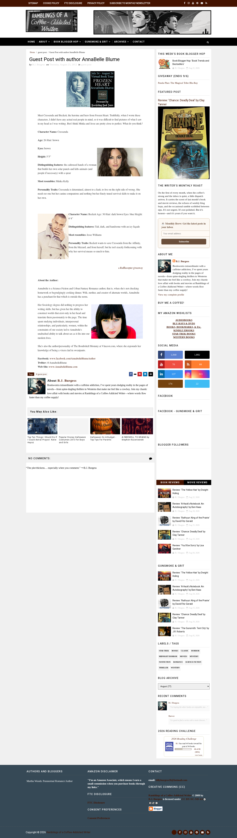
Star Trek (164, 651)
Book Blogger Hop (66, 41)
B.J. (177, 743)
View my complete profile (171, 294)
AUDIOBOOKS (183, 320)
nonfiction (165, 662)
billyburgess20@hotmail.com (171, 780)
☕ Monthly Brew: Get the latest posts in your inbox (183, 225)
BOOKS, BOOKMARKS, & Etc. (184, 327)
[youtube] (193, 3)
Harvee (171, 716)
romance (178, 662)
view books (198, 755)
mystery (194, 656)
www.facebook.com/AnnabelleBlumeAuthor (72, 358)
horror (195, 651)
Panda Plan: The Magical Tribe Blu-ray (178, 82)
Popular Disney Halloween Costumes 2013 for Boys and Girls (72, 440)
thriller (163, 668)
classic (184, 651)
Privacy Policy (95, 3)
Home (31, 41)
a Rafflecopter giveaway (130, 267)
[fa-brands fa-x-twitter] (174, 832)
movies (183, 656)
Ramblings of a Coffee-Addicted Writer (170, 795)
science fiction (193, 662)
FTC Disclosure (73, 3)
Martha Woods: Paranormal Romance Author (50, 781)
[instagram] (188, 3)
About (43, 41)
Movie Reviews (197, 482)
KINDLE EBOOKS (183, 330)
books (175, 651)
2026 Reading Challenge (183, 738)
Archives (120, 41)
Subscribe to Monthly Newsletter (130, 3)
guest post (42, 52)
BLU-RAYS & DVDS (184, 323)
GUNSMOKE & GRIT (96, 41)
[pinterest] (197, 3)
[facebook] (184, 3)
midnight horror (168, 656)
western (175, 668)
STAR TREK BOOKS (183, 333)
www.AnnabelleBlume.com (63, 366)
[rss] (206, 3)
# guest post (41, 374)
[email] (202, 3)
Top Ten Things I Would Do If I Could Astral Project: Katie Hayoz (42, 440)
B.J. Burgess (182, 261)
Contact (139, 41)
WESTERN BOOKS (184, 337)
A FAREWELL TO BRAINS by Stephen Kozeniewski (135, 438)
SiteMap (33, 3)
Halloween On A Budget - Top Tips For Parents (103, 438)
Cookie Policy (51, 3)
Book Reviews (170, 482)
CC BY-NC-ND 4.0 (192, 799)
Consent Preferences (99, 818)
